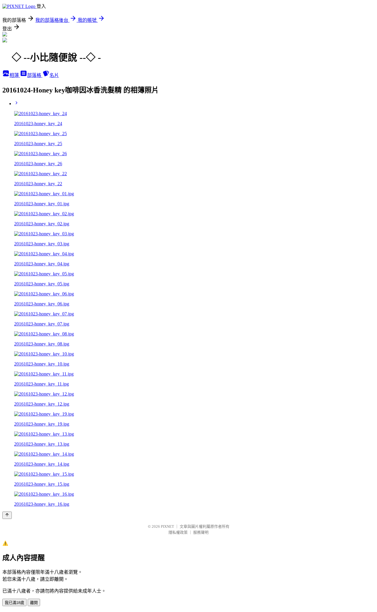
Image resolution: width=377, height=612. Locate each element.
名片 (54, 75)
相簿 (14, 75)
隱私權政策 (178, 532)
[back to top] (7, 515)
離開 (34, 603)
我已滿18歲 (14, 603)
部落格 (34, 75)
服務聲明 (201, 532)
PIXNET (167, 526)
